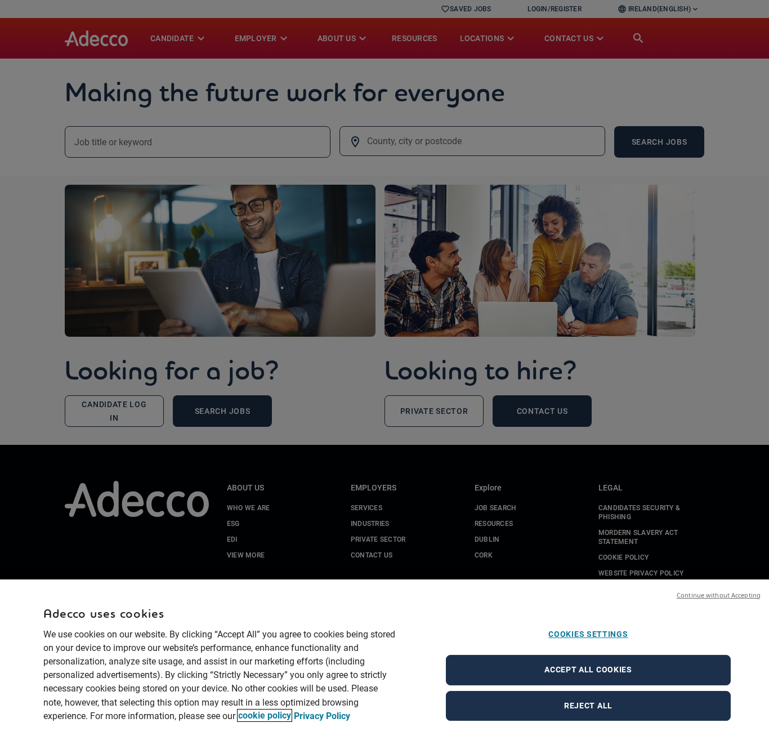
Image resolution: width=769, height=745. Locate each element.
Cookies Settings (588, 634)
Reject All (588, 705)
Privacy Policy (322, 715)
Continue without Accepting (719, 595)
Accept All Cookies (588, 669)
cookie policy (264, 715)
